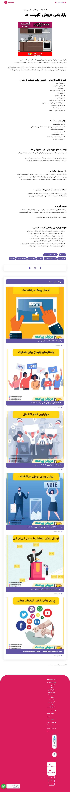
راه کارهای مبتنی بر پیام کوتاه (50, 255)
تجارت (56, 153)
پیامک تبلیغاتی (31, 258)
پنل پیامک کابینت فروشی (50, 258)
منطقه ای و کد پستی (37, 127)
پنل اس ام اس (47, 217)
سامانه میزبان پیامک (59, 210)
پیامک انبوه (56, 124)
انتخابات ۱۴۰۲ (57, 345)
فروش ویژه (12, 258)
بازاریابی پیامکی (61, 258)
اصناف (54, 179)
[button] (5, 2)
